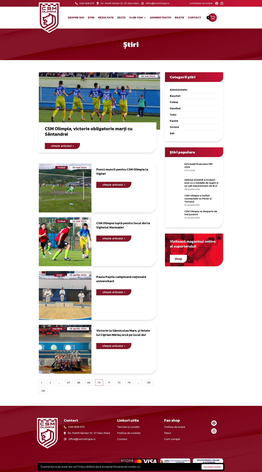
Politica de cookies (129, 433)
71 (109, 382)
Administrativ (178, 89)
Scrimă (174, 127)
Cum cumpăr (172, 439)
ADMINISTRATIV (160, 17)
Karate (174, 120)
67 (68, 382)
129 (148, 382)
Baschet (175, 96)
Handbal (175, 108)
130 (43, 390)
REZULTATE (106, 17)
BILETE (179, 17)
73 (129, 382)
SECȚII (121, 17)
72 (119, 382)
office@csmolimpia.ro (82, 439)
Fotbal (174, 102)
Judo (173, 114)
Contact (194, 17)
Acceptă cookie (212, 466)
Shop (178, 258)
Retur (167, 433)
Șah (172, 133)
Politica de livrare (174, 427)
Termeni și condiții (128, 427)
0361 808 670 (76, 427)
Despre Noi (76, 17)
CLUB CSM (136, 17)
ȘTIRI (91, 17)
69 (88, 382)
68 (78, 382)
